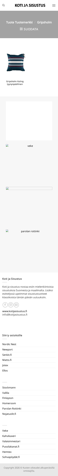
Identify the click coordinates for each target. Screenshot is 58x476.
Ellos (5, 370)
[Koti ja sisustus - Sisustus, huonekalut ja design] (30, 5)
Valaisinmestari (11, 441)
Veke (5, 430)
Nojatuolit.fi (9, 414)
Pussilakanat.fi (10, 446)
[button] (54, 5)
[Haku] (3, 5)
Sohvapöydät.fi (11, 457)
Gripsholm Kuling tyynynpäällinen (15, 82)
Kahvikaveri (9, 436)
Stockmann (9, 387)
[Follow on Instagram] (10, 304)
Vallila (5, 393)
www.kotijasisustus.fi (14, 311)
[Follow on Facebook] (5, 304)
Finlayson (7, 398)
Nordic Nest (9, 344)
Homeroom (9, 403)
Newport (7, 349)
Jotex (5, 365)
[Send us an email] (16, 304)
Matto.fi (7, 360)
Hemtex (6, 452)
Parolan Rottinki (11, 408)
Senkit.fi (7, 354)
